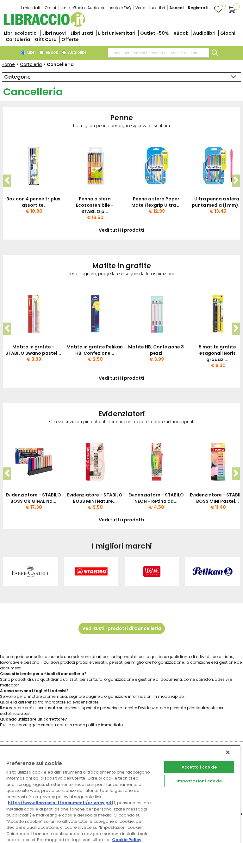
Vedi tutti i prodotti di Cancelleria (121, 628)
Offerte (70, 39)
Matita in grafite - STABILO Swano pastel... (33, 350)
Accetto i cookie (199, 767)
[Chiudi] (228, 752)
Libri (30, 52)
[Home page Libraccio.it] (44, 25)
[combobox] (158, 53)
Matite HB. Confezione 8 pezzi (156, 350)
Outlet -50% (154, 33)
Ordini (50, 7)
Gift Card (46, 39)
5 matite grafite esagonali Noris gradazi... (217, 353)
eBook (181, 33)
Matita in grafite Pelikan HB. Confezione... (94, 350)
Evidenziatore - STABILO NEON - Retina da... (156, 498)
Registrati (198, 7)
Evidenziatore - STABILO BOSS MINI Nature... (94, 498)
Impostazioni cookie (199, 781)
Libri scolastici (21, 33)
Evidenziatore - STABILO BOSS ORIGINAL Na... (33, 498)
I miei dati (30, 7)
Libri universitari (116, 33)
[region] (120, 794)
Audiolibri (204, 33)
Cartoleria (18, 39)
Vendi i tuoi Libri (150, 7)
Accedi (176, 7)
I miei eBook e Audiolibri (82, 7)
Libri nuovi (54, 33)
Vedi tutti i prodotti (121, 230)
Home (8, 64)
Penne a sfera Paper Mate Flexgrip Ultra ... (156, 202)
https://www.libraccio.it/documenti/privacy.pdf (60, 803)
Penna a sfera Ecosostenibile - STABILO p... (95, 205)
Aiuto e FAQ (120, 7)
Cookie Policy (126, 840)
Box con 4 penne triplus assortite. (33, 202)
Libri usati (82, 33)
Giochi (227, 33)
